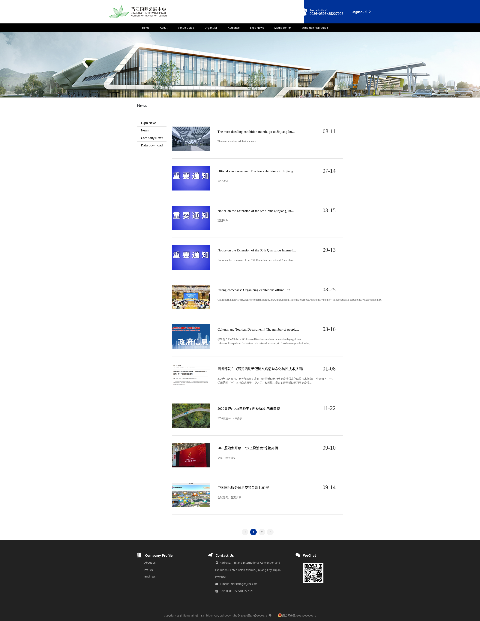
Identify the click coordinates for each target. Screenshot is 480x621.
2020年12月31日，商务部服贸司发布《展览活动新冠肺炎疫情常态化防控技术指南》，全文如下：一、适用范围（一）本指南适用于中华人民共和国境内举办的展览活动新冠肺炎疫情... (276, 380)
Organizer (211, 27)
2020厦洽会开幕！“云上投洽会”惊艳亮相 (248, 448)
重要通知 (223, 181)
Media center (282, 27)
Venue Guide (186, 27)
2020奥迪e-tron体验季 (230, 418)
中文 (368, 12)
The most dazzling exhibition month (237, 141)
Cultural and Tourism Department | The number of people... (258, 329)
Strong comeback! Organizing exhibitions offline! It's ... (256, 290)
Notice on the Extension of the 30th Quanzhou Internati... (257, 250)
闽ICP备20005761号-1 (260, 615)
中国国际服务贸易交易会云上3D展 (243, 488)
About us (150, 562)
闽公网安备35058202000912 (299, 615)
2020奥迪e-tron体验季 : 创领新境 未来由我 (249, 408)
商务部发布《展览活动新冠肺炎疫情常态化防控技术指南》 (261, 369)
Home (145, 27)
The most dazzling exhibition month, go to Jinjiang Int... (256, 132)
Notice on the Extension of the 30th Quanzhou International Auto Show (256, 260)
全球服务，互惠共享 (229, 497)
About (163, 27)
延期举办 (223, 220)
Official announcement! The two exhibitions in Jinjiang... (257, 171)
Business (150, 576)
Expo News (257, 27)
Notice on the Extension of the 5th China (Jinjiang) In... (256, 211)
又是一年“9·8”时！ (228, 458)
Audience (234, 27)
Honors (148, 569)
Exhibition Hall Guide (315, 27)
